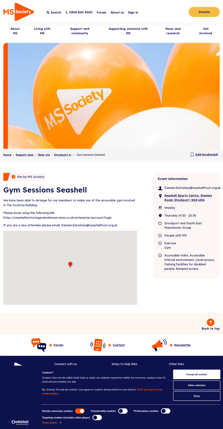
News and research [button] (172, 31)
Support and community (25, 154)
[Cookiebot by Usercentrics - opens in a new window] (20, 422)
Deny (197, 396)
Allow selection (197, 385)
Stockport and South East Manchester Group (63, 154)
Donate (204, 12)
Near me (44, 154)
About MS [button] (15, 31)
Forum (101, 12)
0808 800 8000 (80, 12)
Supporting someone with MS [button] (128, 31)
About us (117, 12)
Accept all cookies (196, 374)
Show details (49, 422)
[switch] (123, 411)
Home (7, 154)
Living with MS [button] (42, 31)
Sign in (133, 12)
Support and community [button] (79, 31)
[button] (70, 265)
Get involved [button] (205, 31)
